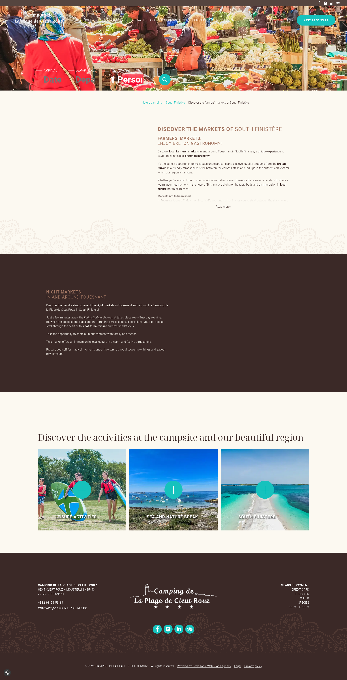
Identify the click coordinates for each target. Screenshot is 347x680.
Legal (237, 666)
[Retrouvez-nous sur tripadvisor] (338, 3)
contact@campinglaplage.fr (62, 608)
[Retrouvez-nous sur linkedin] (332, 3)
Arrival (50, 70)
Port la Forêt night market (100, 317)
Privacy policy (253, 666)
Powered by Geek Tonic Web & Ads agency (204, 666)
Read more (50, 459)
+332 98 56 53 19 (50, 602)
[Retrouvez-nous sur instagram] (325, 3)
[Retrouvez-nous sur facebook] (319, 3)
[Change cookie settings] (7, 672)
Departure (85, 70)
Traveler (118, 71)
